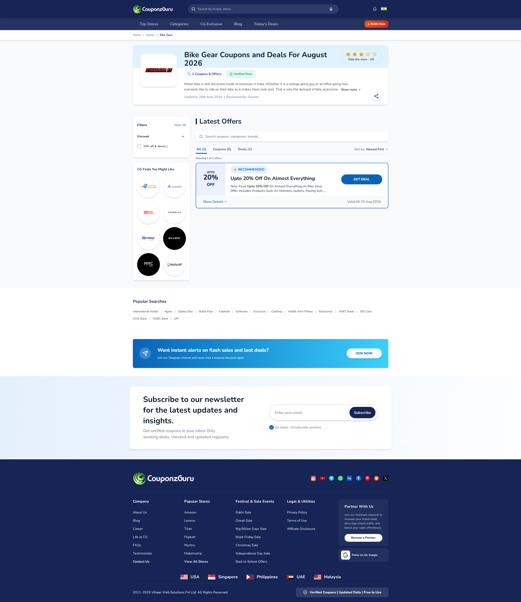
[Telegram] (331, 478)
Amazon (190, 512)
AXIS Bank (140, 319)
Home (137, 35)
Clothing (276, 311)
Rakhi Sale (378, 24)
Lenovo (189, 520)
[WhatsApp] (340, 478)
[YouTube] (322, 478)
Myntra (189, 545)
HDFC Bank (346, 311)
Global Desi (185, 311)
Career (138, 529)
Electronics (326, 311)
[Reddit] (376, 478)
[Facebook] (358, 478)
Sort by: (369, 149)
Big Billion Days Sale (251, 529)
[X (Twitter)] (385, 478)
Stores (150, 35)
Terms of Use (297, 520)
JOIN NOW (364, 353)
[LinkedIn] (349, 478)
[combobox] (261, 9)
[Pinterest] (367, 478)
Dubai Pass (206, 311)
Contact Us (141, 561)
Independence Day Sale (253, 553)
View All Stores (196, 561)
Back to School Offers (251, 561)
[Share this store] (376, 96)
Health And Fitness (300, 311)
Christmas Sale (247, 545)
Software (242, 311)
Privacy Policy (297, 512)
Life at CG (140, 537)
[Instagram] (313, 478)
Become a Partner (363, 538)
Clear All (180, 125)
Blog (136, 520)
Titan (188, 529)
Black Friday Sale (248, 537)
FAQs (137, 545)
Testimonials (142, 553)
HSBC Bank (160, 319)
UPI (176, 319)
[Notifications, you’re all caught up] (374, 9)
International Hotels (145, 311)
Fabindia (224, 311)
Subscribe (362, 412)
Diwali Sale (244, 520)
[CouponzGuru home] (153, 9)
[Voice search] (331, 9)
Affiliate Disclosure (301, 529)
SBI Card (365, 311)
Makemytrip (193, 553)
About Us (140, 512)
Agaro (168, 311)
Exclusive (259, 311)
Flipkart (190, 537)
